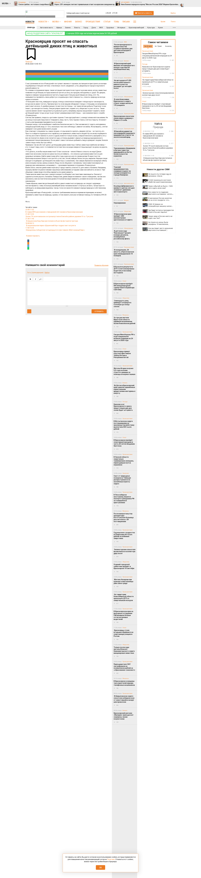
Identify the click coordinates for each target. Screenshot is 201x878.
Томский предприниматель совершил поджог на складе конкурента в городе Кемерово (122, 171)
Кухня (160, 28)
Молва (55, 21)
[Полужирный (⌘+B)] (30, 279)
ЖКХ (101, 28)
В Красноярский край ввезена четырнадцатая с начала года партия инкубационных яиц (124, 66)
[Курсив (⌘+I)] (35, 279)
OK (100, 867)
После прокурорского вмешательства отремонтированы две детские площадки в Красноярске (123, 48)
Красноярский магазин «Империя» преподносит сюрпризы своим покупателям (124, 716)
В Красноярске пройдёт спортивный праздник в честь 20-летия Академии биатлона (124, 443)
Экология (125, 473)
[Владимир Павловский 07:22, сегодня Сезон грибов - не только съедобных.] (182, 2)
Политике (111, 859)
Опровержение (120, 203)
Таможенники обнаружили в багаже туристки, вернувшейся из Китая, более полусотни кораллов (124, 152)
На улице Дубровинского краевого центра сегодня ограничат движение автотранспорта (124, 189)
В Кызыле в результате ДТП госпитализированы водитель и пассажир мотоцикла (124, 269)
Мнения (68, 21)
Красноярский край (136, 28)
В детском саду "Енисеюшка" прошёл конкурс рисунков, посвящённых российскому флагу (122, 235)
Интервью (121, 28)
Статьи (107, 21)
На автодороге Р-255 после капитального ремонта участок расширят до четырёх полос (123, 84)
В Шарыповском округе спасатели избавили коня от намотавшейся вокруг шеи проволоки (124, 699)
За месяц (168, 46)
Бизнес (78, 21)
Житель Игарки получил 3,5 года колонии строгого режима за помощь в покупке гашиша (124, 371)
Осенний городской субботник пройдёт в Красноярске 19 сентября (124, 566)
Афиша (59, 28)
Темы (116, 21)
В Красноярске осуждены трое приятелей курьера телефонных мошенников (124, 683)
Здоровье (110, 28)
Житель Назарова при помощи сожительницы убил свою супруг (123, 581)
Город (86, 28)
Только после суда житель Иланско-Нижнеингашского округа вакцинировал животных (124, 650)
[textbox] (66, 293)
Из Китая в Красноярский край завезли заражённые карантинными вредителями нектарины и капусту (124, 389)
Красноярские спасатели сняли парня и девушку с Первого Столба (124, 118)
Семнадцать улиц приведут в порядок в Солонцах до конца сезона (122, 303)
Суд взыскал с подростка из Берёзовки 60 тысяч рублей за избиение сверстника (124, 535)
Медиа (126, 200)
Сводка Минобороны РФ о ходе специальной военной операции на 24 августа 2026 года (124, 337)
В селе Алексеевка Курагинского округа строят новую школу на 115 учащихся (123, 102)
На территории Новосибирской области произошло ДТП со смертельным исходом (124, 597)
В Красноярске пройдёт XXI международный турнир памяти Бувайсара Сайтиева (124, 286)
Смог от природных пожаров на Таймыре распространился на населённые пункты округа (122, 480)
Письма (126, 21)
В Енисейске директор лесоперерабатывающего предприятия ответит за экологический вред (124, 134)
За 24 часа (148, 46)
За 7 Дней (158, 46)
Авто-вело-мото (46, 28)
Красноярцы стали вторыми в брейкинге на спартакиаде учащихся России (123, 633)
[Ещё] (174, 27)
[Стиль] (40, 279)
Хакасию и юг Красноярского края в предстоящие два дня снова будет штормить (123, 407)
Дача (94, 28)
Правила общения (101, 265)
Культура (151, 28)
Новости (42, 21)
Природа (31, 28)
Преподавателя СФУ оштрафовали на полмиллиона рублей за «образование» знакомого (124, 667)
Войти (47, 272)
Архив (163, 21)
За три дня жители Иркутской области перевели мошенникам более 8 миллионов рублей (124, 320)
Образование (128, 96)
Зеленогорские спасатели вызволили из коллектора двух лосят (124, 551)
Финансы (125, 315)
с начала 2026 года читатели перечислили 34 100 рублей (72, 33)
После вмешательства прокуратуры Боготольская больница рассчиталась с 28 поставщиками (124, 517)
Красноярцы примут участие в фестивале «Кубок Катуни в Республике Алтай (122, 354)
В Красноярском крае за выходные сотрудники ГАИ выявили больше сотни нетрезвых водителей (123, 615)
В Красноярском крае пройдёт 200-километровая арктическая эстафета (123, 217)
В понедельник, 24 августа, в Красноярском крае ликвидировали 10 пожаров (124, 253)
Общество (127, 211)
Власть (77, 28)
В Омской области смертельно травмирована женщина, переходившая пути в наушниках (124, 461)
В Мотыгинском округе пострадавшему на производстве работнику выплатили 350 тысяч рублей (124, 425)
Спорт (124, 281)
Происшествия (93, 21)
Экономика (127, 78)
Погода (124, 401)
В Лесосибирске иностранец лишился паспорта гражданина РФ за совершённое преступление (124, 498)
